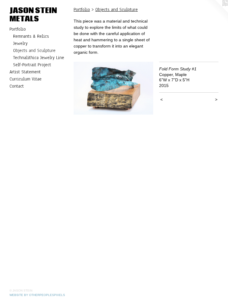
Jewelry (20, 43)
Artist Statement (25, 72)
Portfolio (18, 29)
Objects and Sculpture (34, 50)
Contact (17, 86)
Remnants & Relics (31, 36)
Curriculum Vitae (26, 79)
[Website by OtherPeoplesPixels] (216, 12)
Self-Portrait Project (32, 65)
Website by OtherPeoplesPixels (37, 295)
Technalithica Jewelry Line (38, 58)
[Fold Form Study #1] (113, 88)
